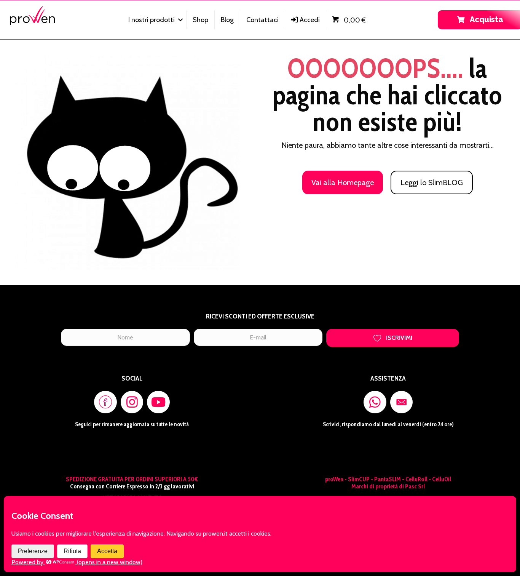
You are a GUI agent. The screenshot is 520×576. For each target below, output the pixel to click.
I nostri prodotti (151, 20)
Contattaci (262, 20)
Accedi (309, 20)
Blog (227, 20)
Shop (200, 20)
